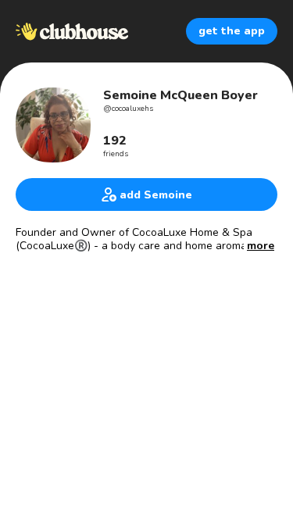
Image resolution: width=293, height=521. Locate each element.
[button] (260, 246)
